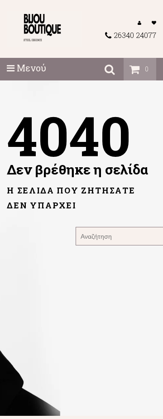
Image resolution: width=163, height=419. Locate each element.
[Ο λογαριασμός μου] (139, 22)
